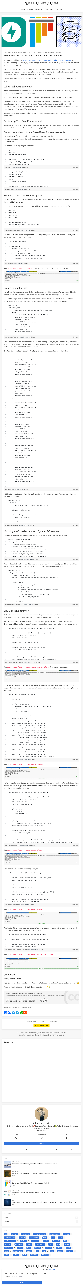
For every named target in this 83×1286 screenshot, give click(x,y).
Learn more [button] (18, 1276)
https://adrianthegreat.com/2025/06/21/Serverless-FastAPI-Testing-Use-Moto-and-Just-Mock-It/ (35, 995)
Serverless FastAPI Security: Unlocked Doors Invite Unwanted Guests (35, 1173)
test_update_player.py (12, 845)
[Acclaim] (71, 1149)
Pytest (25, 1007)
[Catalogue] (57, 9)
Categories (39, 9)
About (52, 9)
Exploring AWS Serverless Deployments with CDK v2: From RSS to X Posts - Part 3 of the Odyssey (44, 1202)
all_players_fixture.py (12, 525)
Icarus (55, 1269)
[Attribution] (43, 1001)
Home (23, 9)
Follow (41, 1144)
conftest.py (9, 167)
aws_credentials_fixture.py (13, 559)
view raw (75, 167)
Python (7, 1007)
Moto (29, 1007)
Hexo (50, 1269)
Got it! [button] (22, 1282)
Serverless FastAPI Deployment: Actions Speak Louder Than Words (34, 1164)
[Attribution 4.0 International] (45, 1274)
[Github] (11, 1149)
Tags (46, 9)
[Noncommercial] (46, 1001)
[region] (41, 157)
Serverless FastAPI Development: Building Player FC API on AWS (47, 60)
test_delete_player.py (12, 904)
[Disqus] (41, 1072)
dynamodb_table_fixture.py (14, 604)
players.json (9, 489)
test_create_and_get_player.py (15, 662)
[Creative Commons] (40, 1001)
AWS (34, 52)
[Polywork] (26, 1149)
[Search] (61, 9)
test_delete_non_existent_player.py (16, 949)
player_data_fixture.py (12, 337)
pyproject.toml (9, 189)
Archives (30, 9)
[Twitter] (56, 1149)
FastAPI (20, 1007)
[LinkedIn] (41, 1149)
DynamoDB (14, 1007)
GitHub (25, 167)
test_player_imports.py (12, 230)
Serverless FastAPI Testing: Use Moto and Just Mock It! (30, 1183)
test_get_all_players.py (12, 759)
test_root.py (9, 263)
